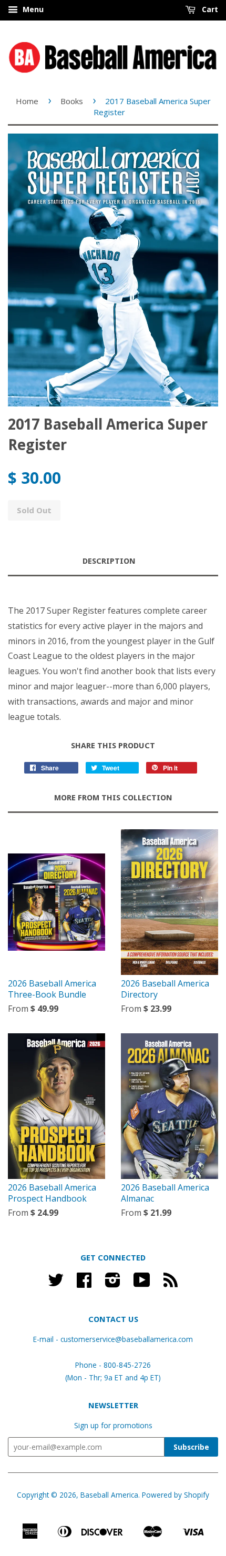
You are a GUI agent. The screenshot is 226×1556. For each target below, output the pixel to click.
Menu (32, 9)
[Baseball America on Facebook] (84, 1283)
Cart (209, 9)
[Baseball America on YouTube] (141, 1283)
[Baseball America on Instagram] (113, 1283)
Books (71, 101)
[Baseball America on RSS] (170, 1283)
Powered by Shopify (175, 1495)
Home (27, 101)
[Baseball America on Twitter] (56, 1283)
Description (109, 561)
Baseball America (109, 1495)
